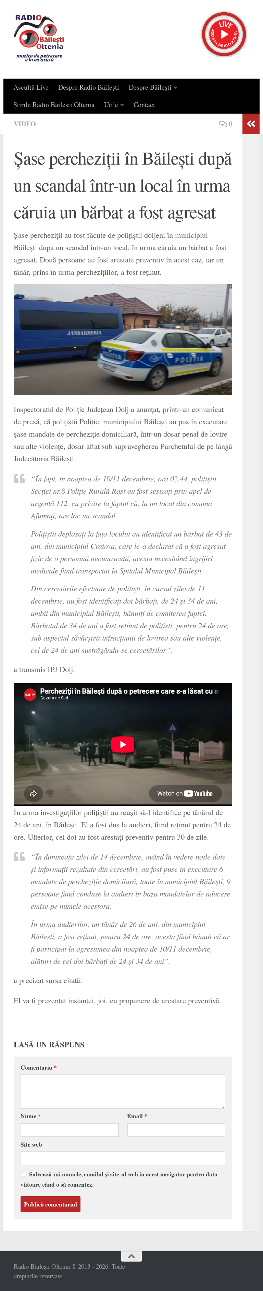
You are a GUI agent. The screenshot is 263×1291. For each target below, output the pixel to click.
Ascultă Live (31, 87)
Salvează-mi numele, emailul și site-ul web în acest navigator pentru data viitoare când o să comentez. (119, 1179)
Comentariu (39, 1067)
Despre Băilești (150, 87)
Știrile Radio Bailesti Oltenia (54, 104)
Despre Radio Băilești (88, 87)
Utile (111, 104)
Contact (144, 104)
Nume (31, 1115)
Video (25, 124)
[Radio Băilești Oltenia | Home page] (39, 39)
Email (137, 1115)
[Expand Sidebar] (251, 124)
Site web (31, 1144)
